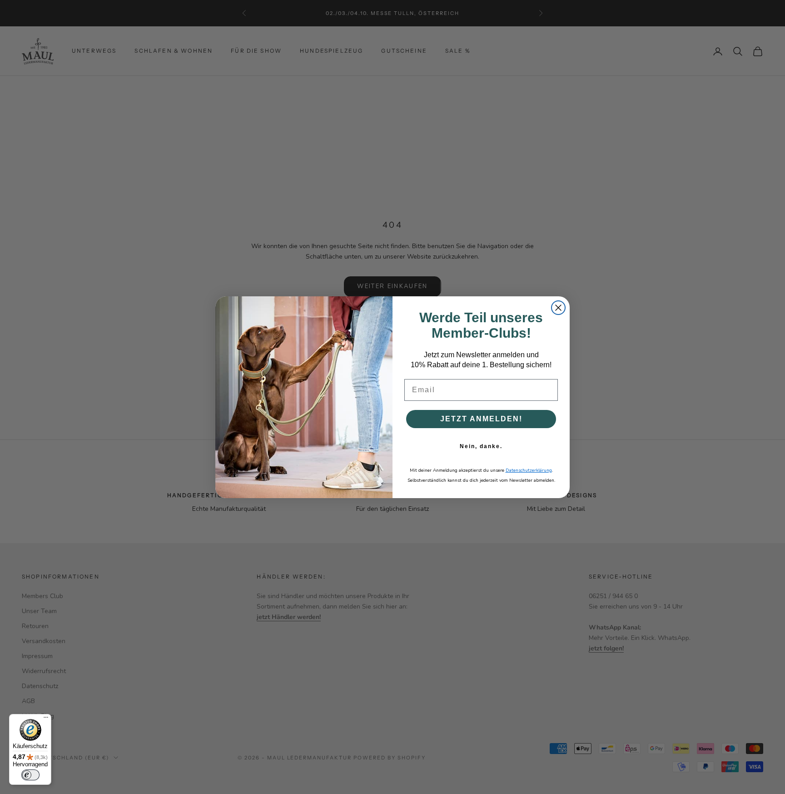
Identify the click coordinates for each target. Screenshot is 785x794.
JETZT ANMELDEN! (481, 419)
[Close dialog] (558, 308)
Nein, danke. (481, 446)
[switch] (30, 774)
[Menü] (45, 719)
